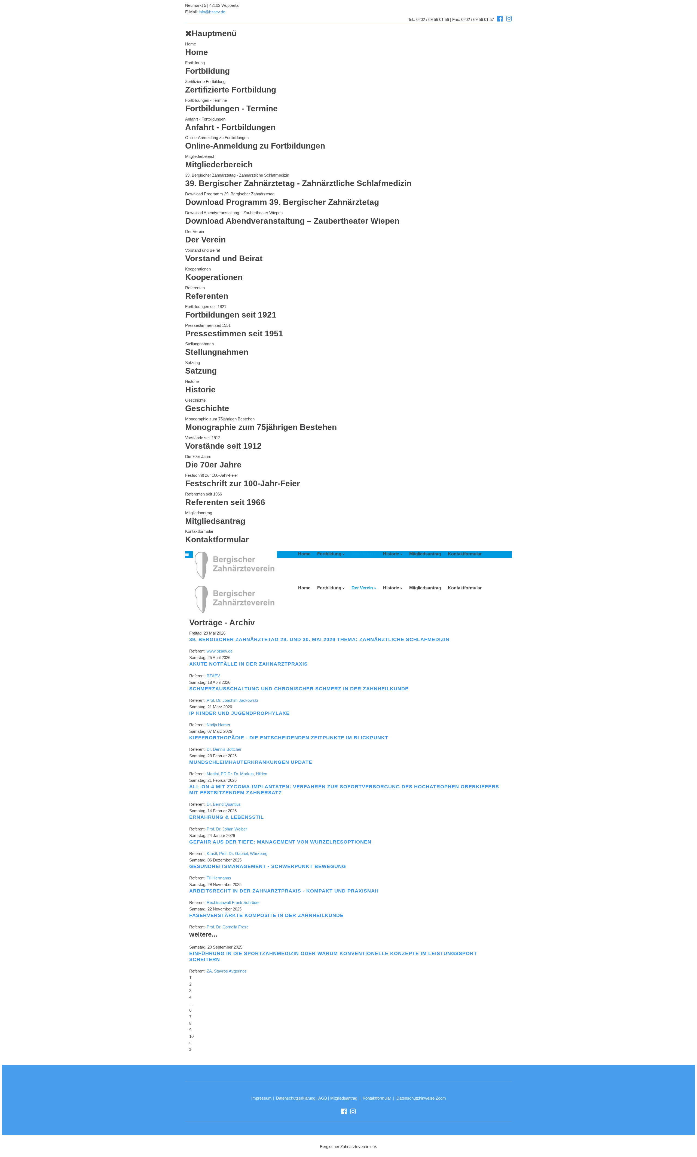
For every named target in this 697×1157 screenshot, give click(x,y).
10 (191, 1036)
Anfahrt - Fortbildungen (205, 119)
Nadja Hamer (218, 724)
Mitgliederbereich (200, 156)
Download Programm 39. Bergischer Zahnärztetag (229, 194)
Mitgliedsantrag (198, 512)
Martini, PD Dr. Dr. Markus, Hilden (237, 773)
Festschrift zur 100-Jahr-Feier (211, 475)
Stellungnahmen (199, 343)
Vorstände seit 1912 (202, 437)
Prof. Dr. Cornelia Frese (228, 927)
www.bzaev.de (220, 651)
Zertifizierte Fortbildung (205, 81)
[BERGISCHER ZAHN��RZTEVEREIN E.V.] (233, 565)
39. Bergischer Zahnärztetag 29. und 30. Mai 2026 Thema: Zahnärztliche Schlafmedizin (319, 639)
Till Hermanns (219, 878)
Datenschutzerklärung (295, 1098)
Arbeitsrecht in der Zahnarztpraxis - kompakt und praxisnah (284, 891)
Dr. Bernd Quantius (224, 804)
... (190, 1003)
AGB (322, 1098)
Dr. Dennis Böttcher (224, 749)
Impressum (261, 1098)
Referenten (195, 287)
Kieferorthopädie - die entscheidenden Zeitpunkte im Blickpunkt (288, 737)
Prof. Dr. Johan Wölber (227, 829)
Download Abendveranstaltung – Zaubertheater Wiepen (234, 212)
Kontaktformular (199, 531)
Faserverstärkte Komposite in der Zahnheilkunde (266, 915)
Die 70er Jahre (198, 456)
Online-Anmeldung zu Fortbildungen (217, 137)
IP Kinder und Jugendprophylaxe (239, 713)
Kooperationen (198, 269)
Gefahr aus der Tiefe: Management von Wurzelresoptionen (280, 842)
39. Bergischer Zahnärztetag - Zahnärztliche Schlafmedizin (237, 175)
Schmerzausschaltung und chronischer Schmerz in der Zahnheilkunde (299, 688)
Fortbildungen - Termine (206, 100)
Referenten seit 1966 (203, 494)
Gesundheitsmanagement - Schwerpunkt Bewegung (267, 866)
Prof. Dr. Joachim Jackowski (232, 700)
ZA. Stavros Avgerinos (227, 971)
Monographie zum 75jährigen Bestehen (220, 419)
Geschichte (195, 400)
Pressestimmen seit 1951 (208, 325)
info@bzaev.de (212, 12)
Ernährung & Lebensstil (226, 817)
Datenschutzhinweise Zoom (421, 1098)
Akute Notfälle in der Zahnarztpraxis (248, 664)
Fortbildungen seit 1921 (205, 306)
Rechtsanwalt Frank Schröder (233, 902)
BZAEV (213, 675)
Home (190, 44)
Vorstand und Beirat (202, 250)
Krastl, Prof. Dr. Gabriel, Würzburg (237, 853)
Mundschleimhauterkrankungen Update (250, 762)
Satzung (192, 362)
